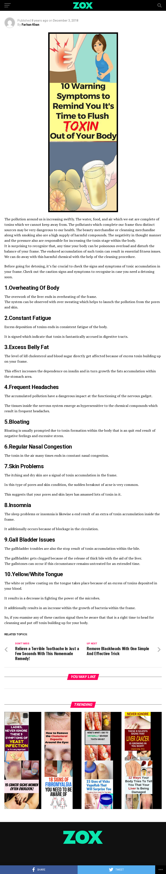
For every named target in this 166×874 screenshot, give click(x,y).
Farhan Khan (30, 24)
